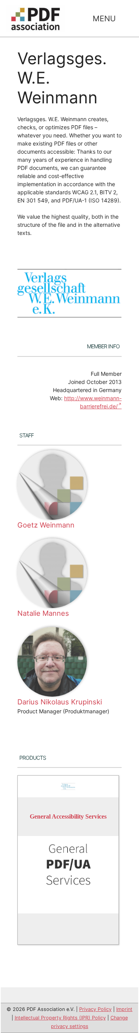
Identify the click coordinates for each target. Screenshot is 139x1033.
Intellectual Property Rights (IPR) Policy (60, 1018)
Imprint (124, 1009)
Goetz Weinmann (46, 525)
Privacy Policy (95, 1009)
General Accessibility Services (68, 817)
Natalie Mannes (43, 613)
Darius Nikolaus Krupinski (59, 701)
